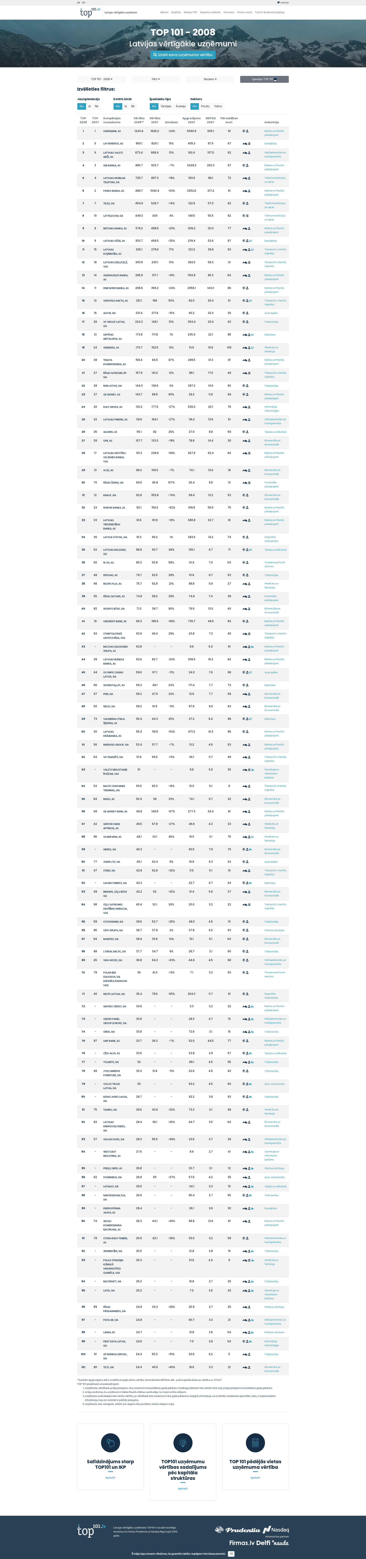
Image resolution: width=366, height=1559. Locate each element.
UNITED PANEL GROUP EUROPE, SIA (115, 1021)
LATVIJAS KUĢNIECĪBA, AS (112, 252)
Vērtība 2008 (139, 120)
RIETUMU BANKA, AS (115, 228)
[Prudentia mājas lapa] (238, 1529)
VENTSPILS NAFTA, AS (115, 301)
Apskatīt (110, 1478)
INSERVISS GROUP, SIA (116, 745)
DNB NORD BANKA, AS (116, 288)
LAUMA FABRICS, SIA (115, 883)
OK (231, 1554)
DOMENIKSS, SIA (112, 1177)
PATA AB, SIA (110, 1320)
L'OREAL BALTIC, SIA (114, 951)
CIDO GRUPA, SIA (113, 930)
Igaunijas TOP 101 (263, 79)
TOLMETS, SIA (111, 1062)
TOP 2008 (83, 120)
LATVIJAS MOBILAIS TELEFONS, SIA (114, 180)
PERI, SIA (108, 694)
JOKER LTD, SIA (111, 862)
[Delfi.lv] (263, 1542)
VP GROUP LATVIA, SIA (114, 324)
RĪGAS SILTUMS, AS (114, 596)
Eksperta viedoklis (210, 12)
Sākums (164, 12)
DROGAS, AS (110, 575)
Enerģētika (271, 144)
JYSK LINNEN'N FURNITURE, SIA (112, 1073)
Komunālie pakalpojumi (272, 485)
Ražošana (270, 335)
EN (83, 3)
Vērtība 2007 (154, 120)
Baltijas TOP (190, 12)
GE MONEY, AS (111, 395)
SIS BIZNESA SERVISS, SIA (115, 1356)
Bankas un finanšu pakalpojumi (274, 133)
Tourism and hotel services (275, 565)
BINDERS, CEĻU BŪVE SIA (115, 894)
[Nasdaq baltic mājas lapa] (275, 1529)
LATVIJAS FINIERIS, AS (115, 420)
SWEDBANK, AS (112, 131)
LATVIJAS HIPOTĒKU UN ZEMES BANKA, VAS (114, 457)
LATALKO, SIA (111, 1186)
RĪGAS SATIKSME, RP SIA (115, 375)
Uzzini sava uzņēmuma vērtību (185, 54)
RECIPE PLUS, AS (112, 584)
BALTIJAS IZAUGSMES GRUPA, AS (115, 649)
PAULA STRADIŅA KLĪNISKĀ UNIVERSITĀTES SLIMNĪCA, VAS (113, 1266)
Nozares (209, 79)
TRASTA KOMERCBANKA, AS (114, 362)
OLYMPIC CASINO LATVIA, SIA (113, 674)
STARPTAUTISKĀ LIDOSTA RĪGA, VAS (114, 636)
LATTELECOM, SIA (113, 216)
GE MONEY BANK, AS (115, 811)
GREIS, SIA (109, 1032)
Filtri (155, 79)
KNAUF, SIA (109, 495)
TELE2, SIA (109, 203)
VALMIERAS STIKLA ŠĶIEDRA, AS (114, 721)
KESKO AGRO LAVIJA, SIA (115, 1099)
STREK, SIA (109, 871)
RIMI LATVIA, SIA (112, 386)
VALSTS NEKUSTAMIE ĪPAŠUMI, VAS (115, 772)
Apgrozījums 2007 (191, 120)
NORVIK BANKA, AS (114, 508)
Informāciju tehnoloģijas (272, 409)
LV (78, 3)
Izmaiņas (171, 122)
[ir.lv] (280, 1542)
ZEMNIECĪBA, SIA (112, 1251)
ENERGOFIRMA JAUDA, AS (111, 1210)
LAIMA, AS (109, 1332)
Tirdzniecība (271, 322)
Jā (89, 106)
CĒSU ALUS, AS (111, 1053)
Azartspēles (271, 313)
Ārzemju (181, 106)
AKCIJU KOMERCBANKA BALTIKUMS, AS (112, 1225)
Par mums (229, 12)
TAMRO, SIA (110, 1110)
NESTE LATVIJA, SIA (114, 994)
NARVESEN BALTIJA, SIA (114, 1197)
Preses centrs (244, 12)
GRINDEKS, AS (111, 348)
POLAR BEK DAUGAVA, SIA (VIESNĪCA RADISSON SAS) (115, 979)
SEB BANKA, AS (111, 165)
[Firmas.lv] (242, 1542)
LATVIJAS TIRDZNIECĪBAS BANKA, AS (111, 524)
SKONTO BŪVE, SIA (114, 609)
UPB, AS (107, 441)
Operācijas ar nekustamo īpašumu (272, 774)
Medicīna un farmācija (271, 350)
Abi (81, 106)
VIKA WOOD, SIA (112, 960)
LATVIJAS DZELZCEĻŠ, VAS (115, 264)
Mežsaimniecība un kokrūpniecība (275, 155)
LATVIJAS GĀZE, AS (114, 241)
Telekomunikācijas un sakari (275, 180)
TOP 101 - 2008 (101, 79)
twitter (284, 3)
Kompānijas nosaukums (112, 120)
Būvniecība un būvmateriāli (272, 443)
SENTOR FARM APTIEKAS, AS (111, 826)
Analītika (176, 12)
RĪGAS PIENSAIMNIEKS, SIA (114, 1309)
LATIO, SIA (109, 1291)
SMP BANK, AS (111, 1041)
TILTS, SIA (108, 1367)
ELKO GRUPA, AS (112, 407)
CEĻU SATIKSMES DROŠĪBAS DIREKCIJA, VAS (115, 909)
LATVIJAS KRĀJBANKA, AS (112, 734)
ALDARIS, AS (110, 432)
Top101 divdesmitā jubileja (270, 12)
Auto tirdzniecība (275, 1084)
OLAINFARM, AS (112, 837)
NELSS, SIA (109, 706)
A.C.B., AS (108, 470)
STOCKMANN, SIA (113, 922)
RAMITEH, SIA (111, 939)
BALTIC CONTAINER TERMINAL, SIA (114, 788)
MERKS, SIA (109, 849)
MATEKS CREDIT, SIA (114, 1006)
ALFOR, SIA (109, 313)
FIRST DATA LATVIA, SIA (114, 1343)
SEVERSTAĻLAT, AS (114, 685)
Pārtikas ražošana (274, 930)
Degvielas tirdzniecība (271, 539)
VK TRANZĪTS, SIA (113, 757)
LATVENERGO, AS (113, 144)
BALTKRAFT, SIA (112, 1281)
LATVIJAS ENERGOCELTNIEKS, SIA (114, 1126)
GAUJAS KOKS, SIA (113, 1139)
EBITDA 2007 (211, 120)
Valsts (218, 106)
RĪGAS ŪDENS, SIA (113, 483)
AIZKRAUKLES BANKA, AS (115, 277)
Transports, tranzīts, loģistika (276, 252)
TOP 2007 (95, 120)
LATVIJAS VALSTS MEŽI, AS (113, 155)
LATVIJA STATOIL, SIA (115, 537)
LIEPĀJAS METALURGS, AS (112, 337)
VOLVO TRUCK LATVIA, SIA (111, 1086)
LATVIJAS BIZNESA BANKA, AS (113, 661)
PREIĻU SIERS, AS (112, 1168)
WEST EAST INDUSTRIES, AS (112, 1154)
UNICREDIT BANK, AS (115, 621)
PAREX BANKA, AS (113, 191)
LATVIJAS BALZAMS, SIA (114, 552)
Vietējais (166, 106)
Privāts (205, 106)
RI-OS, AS (108, 563)
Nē (96, 106)
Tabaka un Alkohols (276, 432)
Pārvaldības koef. (229, 120)
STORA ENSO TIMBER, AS (115, 1240)
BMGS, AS (109, 799)
